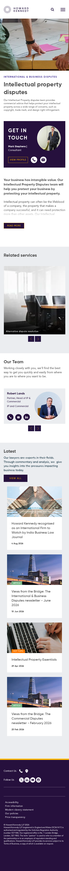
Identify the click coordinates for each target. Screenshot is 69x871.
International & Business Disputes (30, 77)
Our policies (11, 813)
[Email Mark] (43, 160)
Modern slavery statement (19, 810)
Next (38, 339)
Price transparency (15, 817)
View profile (18, 160)
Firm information (14, 806)
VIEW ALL (15, 478)
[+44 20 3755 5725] (34, 160)
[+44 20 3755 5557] (10, 417)
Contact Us (10, 771)
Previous (31, 339)
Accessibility (12, 802)
